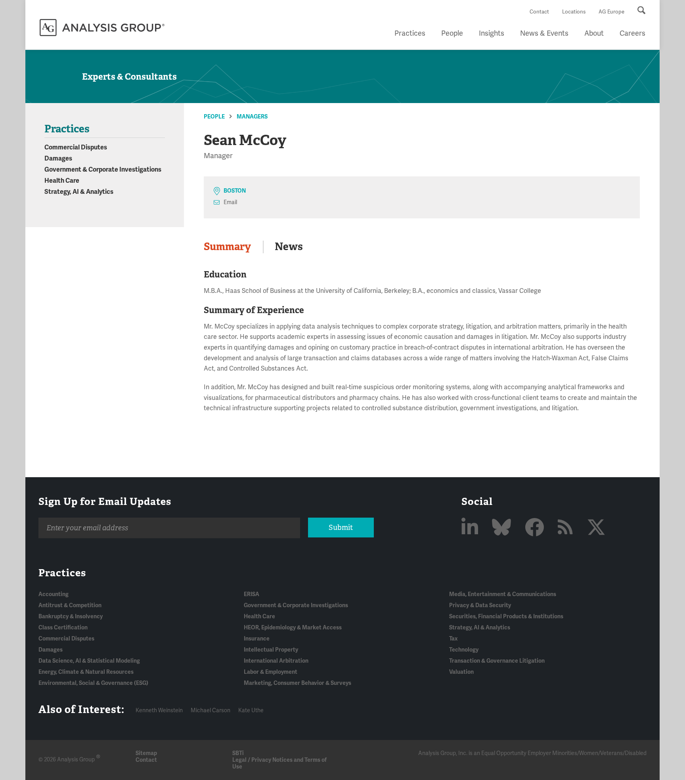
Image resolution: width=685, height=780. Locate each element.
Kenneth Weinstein (159, 710)
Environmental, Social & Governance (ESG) (93, 683)
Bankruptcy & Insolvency (70, 616)
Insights (491, 33)
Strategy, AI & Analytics (78, 192)
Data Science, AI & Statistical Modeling (89, 661)
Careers (632, 33)
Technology (463, 649)
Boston (235, 190)
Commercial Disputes (75, 147)
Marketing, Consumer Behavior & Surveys (297, 683)
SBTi (238, 753)
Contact (539, 12)
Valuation (461, 672)
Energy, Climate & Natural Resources (86, 672)
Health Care (61, 181)
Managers (252, 116)
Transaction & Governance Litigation (497, 661)
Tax (453, 638)
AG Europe (611, 12)
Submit (341, 527)
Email (230, 202)
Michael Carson (210, 710)
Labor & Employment (270, 672)
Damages (58, 158)
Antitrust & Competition (69, 605)
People (452, 33)
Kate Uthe (251, 710)
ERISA (251, 594)
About (594, 33)
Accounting (53, 594)
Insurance (257, 638)
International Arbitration (276, 661)
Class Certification (63, 627)
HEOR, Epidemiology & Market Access (293, 627)
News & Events (544, 33)
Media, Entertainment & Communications (502, 594)
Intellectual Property (271, 649)
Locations (574, 12)
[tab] (233, 247)
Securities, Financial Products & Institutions (506, 616)
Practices (409, 33)
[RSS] (567, 528)
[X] (596, 528)
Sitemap (146, 753)
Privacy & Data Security (480, 605)
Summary (227, 246)
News (289, 246)
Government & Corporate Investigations (102, 170)
